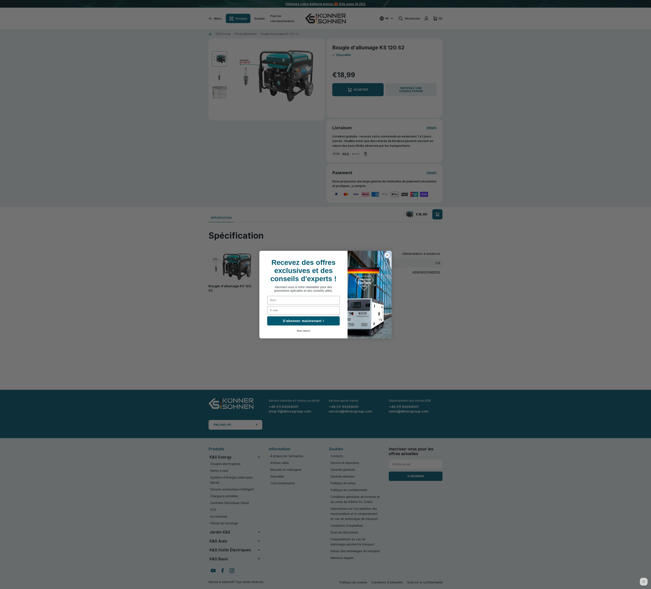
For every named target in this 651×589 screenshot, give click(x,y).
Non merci (303, 330)
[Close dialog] (387, 255)
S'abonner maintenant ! (303, 321)
